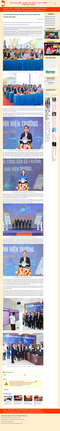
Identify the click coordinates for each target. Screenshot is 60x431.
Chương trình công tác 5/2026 (50, 23)
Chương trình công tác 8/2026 (50, 16)
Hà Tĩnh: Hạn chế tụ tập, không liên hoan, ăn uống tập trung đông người (54, 107)
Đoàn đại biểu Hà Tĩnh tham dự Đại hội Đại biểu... (28, 402)
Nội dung (4, 379)
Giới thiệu (11, 8)
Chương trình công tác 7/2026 (50, 18)
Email (25, 374)
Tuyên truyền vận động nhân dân (27, 8)
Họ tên (5, 374)
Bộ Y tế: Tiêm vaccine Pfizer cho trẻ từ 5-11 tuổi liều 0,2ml (54, 137)
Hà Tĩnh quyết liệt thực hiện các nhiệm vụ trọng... (7, 402)
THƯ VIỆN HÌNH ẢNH (50, 28)
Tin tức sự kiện (17, 8)
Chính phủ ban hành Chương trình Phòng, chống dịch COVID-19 (47, 116)
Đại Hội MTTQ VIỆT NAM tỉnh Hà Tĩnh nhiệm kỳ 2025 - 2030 (33, 10)
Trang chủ (5, 8)
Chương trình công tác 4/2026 (50, 25)
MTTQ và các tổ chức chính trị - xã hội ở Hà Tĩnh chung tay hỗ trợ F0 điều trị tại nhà (54, 122)
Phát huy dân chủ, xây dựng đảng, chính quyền (12, 10)
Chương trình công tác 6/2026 (50, 20)
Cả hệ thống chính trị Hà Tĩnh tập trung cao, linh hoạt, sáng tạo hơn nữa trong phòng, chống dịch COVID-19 (54, 154)
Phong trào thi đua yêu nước (41, 8)
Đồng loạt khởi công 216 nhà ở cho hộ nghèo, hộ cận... (38, 403)
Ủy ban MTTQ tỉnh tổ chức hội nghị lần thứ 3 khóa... (18, 402)
